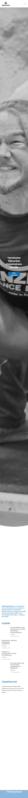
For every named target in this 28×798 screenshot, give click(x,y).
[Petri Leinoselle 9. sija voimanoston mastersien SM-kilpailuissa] (6, 665)
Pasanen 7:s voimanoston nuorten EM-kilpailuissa (9, 653)
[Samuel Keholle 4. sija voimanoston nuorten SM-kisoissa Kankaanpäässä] (6, 631)
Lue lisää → (13, 634)
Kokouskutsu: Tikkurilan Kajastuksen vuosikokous (9, 642)
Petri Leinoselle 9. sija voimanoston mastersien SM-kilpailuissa (17, 665)
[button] (24, 697)
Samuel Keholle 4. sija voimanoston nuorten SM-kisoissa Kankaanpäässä (17, 630)
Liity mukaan (14, 274)
